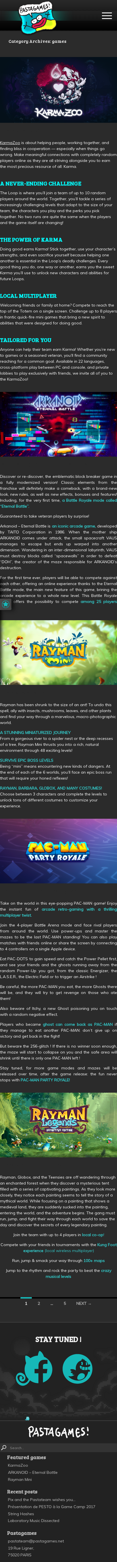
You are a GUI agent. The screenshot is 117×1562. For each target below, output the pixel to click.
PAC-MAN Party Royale (43, 891)
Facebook (34, 1368)
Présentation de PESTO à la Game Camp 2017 (51, 1506)
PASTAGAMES (58, 1431)
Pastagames (37, 18)
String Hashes (21, 1513)
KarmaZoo (20, 131)
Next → (84, 1303)
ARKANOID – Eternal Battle (52, 464)
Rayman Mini (25, 693)
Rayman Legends (32, 1165)
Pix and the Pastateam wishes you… (42, 1499)
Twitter (77, 1369)
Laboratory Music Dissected (33, 1520)
